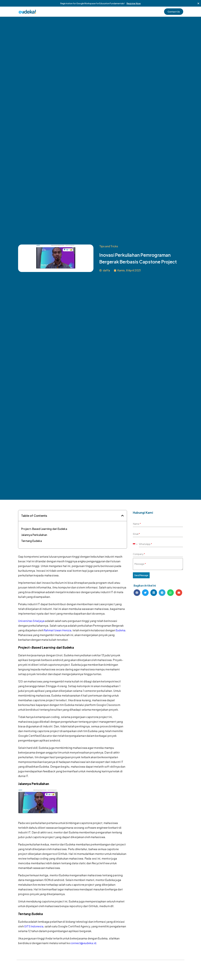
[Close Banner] (198, 3)
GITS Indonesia (33, 926)
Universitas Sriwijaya (31, 621)
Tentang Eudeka (31, 540)
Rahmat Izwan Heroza (57, 630)
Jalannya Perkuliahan (34, 534)
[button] (122, 515)
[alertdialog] (100, 3)
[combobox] (135, 544)
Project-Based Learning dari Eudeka (44, 528)
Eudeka (120, 630)
